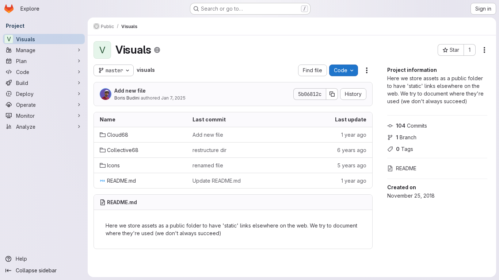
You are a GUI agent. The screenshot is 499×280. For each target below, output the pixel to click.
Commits (411, 125)
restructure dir (209, 150)
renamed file (208, 165)
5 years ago (351, 165)
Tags (404, 149)
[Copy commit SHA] (332, 94)
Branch (406, 137)
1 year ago (353, 135)
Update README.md (217, 181)
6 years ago (351, 150)
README (406, 168)
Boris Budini (127, 98)
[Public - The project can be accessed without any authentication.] (157, 50)
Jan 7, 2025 (173, 98)
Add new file (130, 91)
